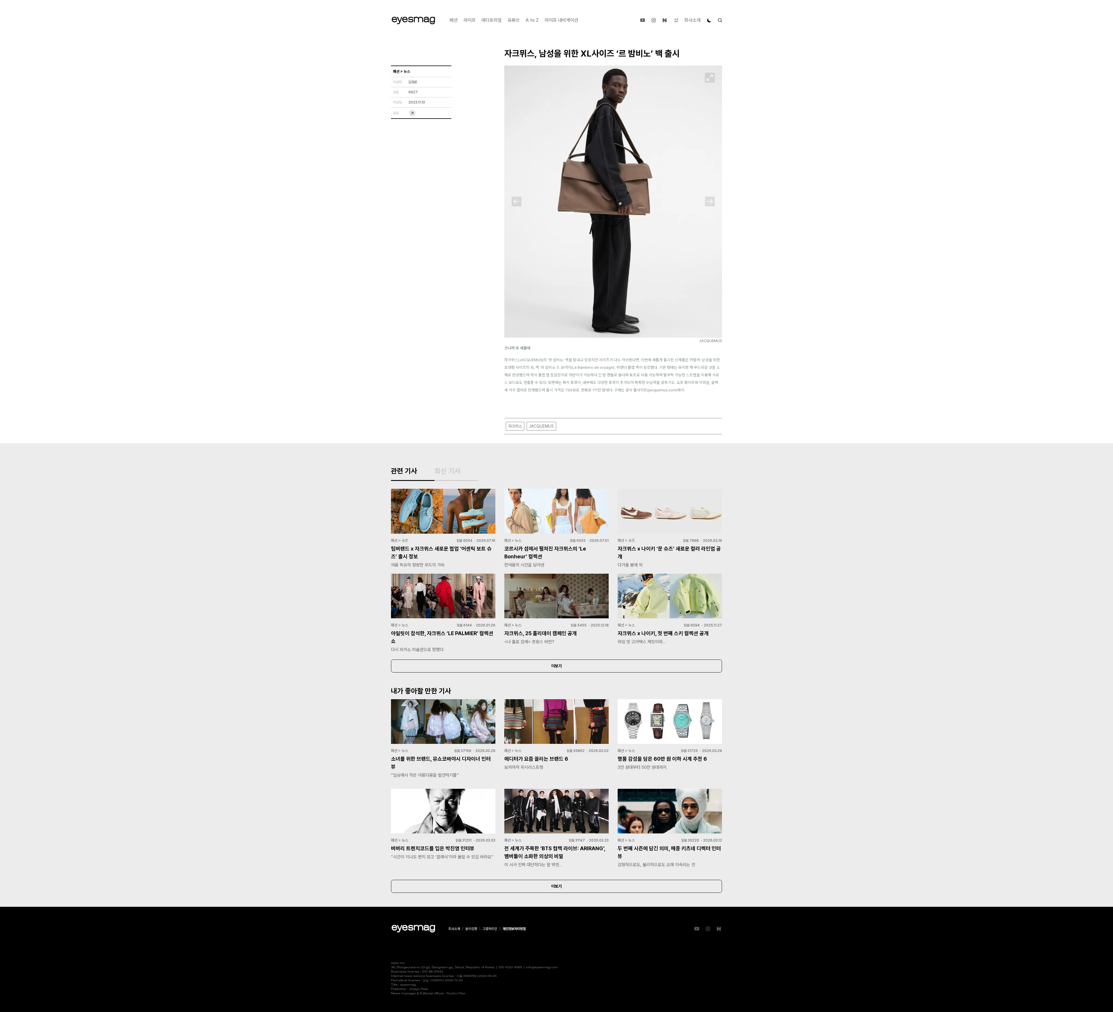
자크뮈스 (515, 426)
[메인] (413, 20)
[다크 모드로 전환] (709, 20)
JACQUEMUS (541, 426)
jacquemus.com (662, 390)
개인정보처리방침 (514, 929)
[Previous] (516, 201)
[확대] (710, 77)
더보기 (556, 666)
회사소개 (692, 20)
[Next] (710, 201)
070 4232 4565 (510, 967)
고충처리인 (490, 929)
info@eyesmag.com (542, 967)
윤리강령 (471, 929)
